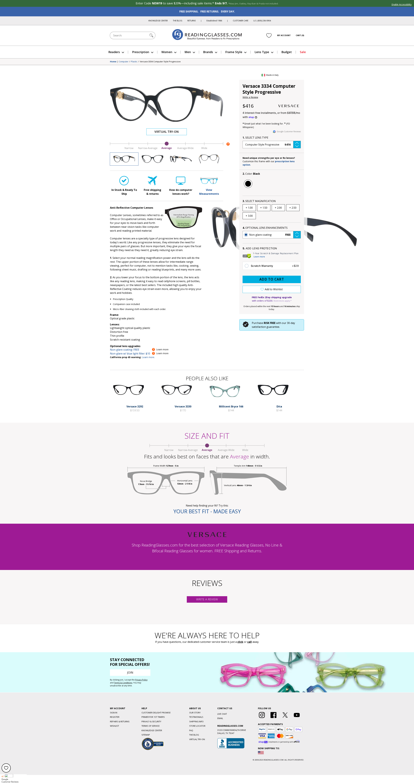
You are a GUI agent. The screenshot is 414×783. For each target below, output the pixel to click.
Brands (208, 52)
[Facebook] (273, 718)
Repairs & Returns (120, 721)
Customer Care (240, 20)
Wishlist (114, 725)
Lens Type (262, 52)
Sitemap (146, 734)
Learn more (259, 256)
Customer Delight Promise (156, 712)
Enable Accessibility (402, 4)
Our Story (195, 712)
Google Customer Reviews (289, 131)
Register (114, 716)
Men (188, 52)
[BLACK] (248, 184)
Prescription (140, 52)
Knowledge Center (158, 20)
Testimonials (196, 716)
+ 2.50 (292, 207)
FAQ (191, 730)
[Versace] (289, 106)
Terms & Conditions (123, 682)
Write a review (207, 599)
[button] (272, 144)
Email (220, 718)
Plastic (134, 61)
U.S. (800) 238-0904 (262, 20)
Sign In (113, 712)
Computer (123, 61)
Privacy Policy (141, 679)
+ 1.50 (263, 207)
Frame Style (233, 52)
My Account (284, 35)
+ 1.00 (249, 207)
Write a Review (250, 97)
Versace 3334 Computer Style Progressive (160, 61)
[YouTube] (297, 718)
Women (166, 52)
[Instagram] (262, 718)
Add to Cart (271, 279)
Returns (191, 20)
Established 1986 (214, 20)
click (240, 642)
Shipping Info (196, 721)
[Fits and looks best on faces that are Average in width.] (166, 149)
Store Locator (197, 725)
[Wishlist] (269, 35)
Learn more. (148, 357)
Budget (286, 52)
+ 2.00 (278, 207)
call (249, 642)
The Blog (177, 20)
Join (130, 672)
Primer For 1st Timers (153, 716)
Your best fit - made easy (207, 511)
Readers (114, 52)
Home (113, 61)
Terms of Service (151, 725)
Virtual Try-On (166, 132)
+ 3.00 (249, 216)
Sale (303, 52)
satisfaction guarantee (265, 327)
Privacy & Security (151, 721)
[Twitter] (285, 718)
